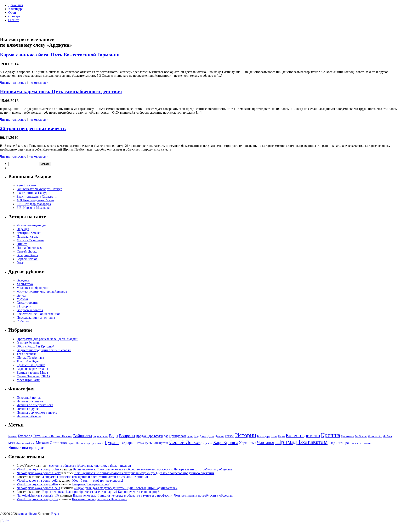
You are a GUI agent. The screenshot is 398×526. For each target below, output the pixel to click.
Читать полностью (13, 82)
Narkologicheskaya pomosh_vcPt (39, 473)
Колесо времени (303, 435)
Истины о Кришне (30, 401)
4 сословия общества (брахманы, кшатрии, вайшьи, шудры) (89, 465)
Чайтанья (265, 442)
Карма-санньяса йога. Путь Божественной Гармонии (60, 54)
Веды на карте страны (32, 369)
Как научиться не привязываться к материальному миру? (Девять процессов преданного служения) (144, 473)
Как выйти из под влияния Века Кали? (99, 499)
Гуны (190, 436)
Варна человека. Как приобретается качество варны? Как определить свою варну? (100, 491)
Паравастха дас (27, 236)
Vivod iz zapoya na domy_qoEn (38, 469)
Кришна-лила (347, 436)
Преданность (97, 443)
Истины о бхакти (29, 416)
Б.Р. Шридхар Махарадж (34, 204)
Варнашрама (100, 436)
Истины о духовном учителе (37, 412)
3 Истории (24, 306)
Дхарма (219, 436)
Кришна (330, 435)
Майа (11, 443)
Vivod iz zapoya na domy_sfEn (37, 484)
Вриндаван (177, 436)
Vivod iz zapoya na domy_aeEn (37, 480)
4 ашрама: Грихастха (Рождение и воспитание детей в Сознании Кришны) (95, 477)
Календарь (15, 9)
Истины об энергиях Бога (35, 405)
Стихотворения (27, 302)
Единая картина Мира (32, 372)
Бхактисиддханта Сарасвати (37, 196)
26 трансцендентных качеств (33, 128)
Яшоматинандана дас (32, 225)
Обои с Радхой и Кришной (36, 346)
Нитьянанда (83, 443)
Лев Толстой (361, 436)
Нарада (71, 443)
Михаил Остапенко (30, 240)
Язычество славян (360, 443)
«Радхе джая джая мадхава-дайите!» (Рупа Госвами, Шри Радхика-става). (125, 488)
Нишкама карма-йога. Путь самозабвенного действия (61, 91)
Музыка (22, 299)
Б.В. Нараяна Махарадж (33, 207)
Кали (274, 436)
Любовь (387, 436)
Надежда (23, 229)
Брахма (12, 436)
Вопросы (127, 435)
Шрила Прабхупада (30, 357)
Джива (203, 436)
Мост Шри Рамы (28, 380)
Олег (20, 262)
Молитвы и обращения (33, 287)
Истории (245, 435)
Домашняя (15, 5)
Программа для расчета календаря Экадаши (47, 339)
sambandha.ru (27, 513)
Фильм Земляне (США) (33, 376)
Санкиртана (161, 443)
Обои (12, 12)
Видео (21, 295)
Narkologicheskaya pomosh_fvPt (38, 488)
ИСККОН (229, 436)
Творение (206, 443)
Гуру (196, 436)
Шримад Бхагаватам (301, 442)
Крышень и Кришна (31, 365)
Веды (113, 436)
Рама (140, 443)
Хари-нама (247, 443)
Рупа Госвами (26, 185)
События (23, 321)
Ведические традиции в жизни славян (44, 350)
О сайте (13, 20)
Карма (281, 436)
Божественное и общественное (38, 314)
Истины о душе (28, 409)
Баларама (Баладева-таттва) (91, 484)
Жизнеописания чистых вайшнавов (42, 291)
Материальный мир (25, 443)
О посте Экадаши (29, 342)
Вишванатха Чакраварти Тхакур (39, 189)
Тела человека (26, 354)
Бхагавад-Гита (29, 436)
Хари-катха (25, 284)
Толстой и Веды (28, 361)
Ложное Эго (375, 436)
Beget (55, 513)
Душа (210, 436)
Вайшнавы (82, 435)
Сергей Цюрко (27, 251)
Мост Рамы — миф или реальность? (97, 480)
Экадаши (23, 280)
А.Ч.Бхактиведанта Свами (35, 200)
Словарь (14, 16)
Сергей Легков (27, 259)
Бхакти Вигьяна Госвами (56, 436)
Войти (6, 520)
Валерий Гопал (27, 255)
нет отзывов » (38, 82)
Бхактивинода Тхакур (32, 192)
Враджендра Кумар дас (152, 436)
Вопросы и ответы (30, 310)
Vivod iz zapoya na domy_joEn (37, 499)
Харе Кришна (225, 442)
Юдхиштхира (338, 443)
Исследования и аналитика (36, 317)
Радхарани (128, 443)
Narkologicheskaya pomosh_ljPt (38, 495)
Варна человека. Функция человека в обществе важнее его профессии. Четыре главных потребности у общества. (153, 469)
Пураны (112, 442)
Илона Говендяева (29, 247)
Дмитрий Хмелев (29, 232)
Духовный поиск (29, 397)
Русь (148, 443)
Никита (22, 244)
